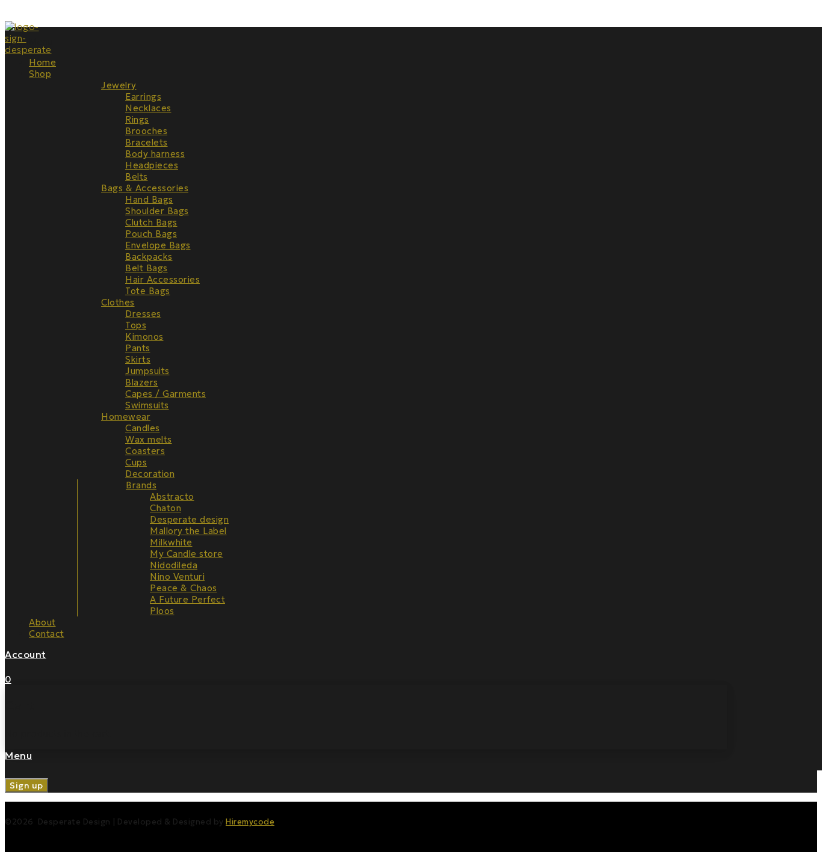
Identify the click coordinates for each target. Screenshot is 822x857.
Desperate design (189, 519)
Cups (136, 462)
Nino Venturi (177, 576)
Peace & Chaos (183, 588)
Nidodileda (173, 565)
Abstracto (172, 496)
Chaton (165, 508)
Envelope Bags (158, 245)
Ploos (162, 610)
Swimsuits (147, 405)
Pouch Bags (151, 233)
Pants (137, 348)
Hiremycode (250, 822)
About (42, 622)
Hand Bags (149, 199)
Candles (142, 428)
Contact (46, 633)
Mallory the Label (188, 530)
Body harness (155, 153)
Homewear (125, 416)
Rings (137, 119)
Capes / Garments (165, 393)
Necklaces (148, 108)
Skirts (137, 359)
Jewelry (119, 85)
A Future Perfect (187, 599)
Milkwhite (171, 542)
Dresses (143, 313)
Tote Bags (147, 290)
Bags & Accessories (144, 188)
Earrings (143, 96)
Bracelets (146, 142)
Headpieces (151, 165)
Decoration (150, 473)
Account (25, 654)
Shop (40, 73)
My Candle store (186, 553)
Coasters (145, 450)
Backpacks (149, 256)
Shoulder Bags (157, 211)
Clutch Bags (151, 222)
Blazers (141, 382)
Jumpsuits (147, 370)
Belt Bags (146, 268)
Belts (136, 176)
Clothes (118, 302)
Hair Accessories (162, 279)
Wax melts (148, 439)
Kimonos (144, 336)
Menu (18, 755)
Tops (135, 325)
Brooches (146, 131)
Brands (141, 485)
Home (42, 62)
